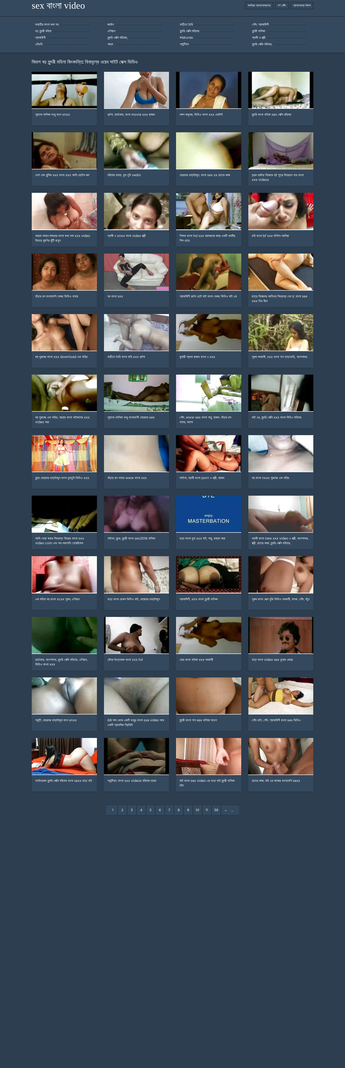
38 (216, 810)
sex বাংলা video (58, 5)
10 (197, 810)
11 (207, 810)
